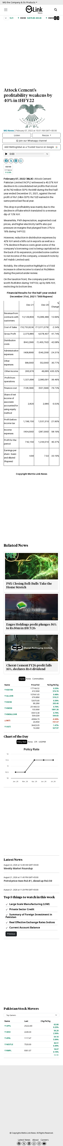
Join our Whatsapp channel (33, 140)
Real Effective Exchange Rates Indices (32, 922)
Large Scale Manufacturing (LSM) (29, 904)
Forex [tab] (28, 678)
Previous (11, 933)
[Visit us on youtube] (44, 1143)
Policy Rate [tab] (21, 742)
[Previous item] (55, 18)
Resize (45, 135)
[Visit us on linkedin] (29, 1143)
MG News (9, 130)
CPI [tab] (35, 742)
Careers (45, 1139)
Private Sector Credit (21, 909)
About (35, 1139)
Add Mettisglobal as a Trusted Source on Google (29, 146)
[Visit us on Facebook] (19, 1143)
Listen (17, 135)
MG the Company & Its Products (19, 2)
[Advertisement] (31, 52)
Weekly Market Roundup (18, 868)
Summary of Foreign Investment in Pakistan (29, 916)
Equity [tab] (22, 678)
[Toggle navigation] (6, 10)
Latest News (24, 1139)
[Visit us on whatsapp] (34, 1143)
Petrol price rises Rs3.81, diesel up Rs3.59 (28, 880)
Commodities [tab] (38, 678)
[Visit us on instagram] (39, 1143)
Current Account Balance (24, 927)
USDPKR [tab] (42, 742)
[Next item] (58, 18)
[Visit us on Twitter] (24, 1143)
